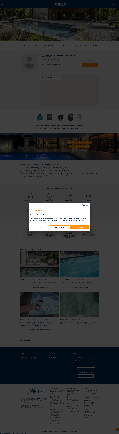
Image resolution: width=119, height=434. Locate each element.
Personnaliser (58, 227)
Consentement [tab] (38, 210)
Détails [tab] (59, 210)
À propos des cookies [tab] (80, 210)
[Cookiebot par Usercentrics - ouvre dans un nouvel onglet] (83, 205)
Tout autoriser (79, 227)
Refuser (40, 227)
